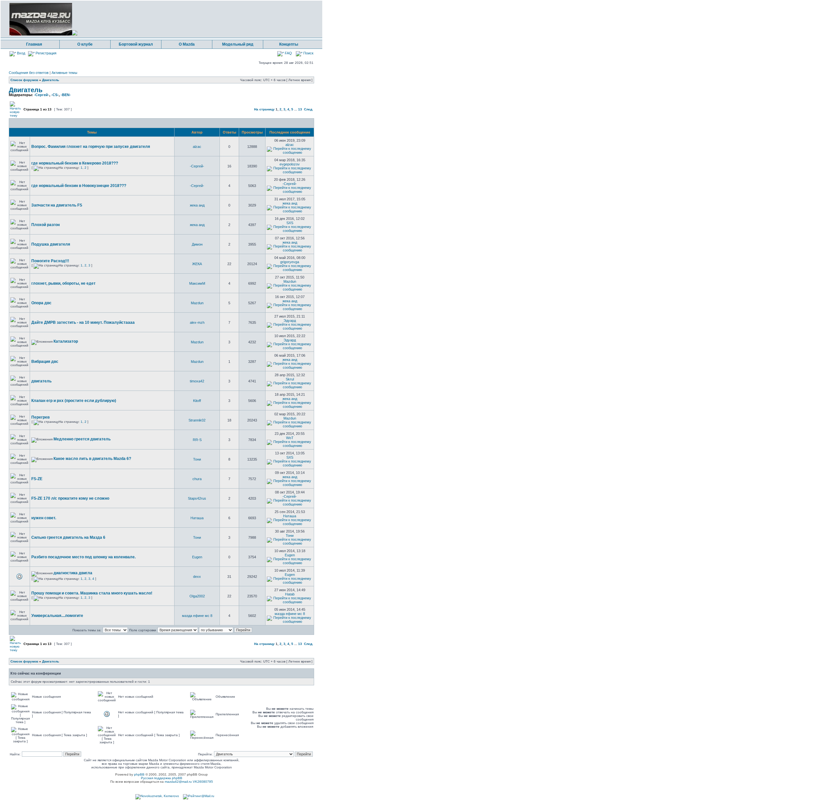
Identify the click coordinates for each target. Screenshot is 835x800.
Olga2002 (197, 596)
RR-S (197, 440)
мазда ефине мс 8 (197, 616)
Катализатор (65, 341)
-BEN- (66, 95)
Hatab (290, 594)
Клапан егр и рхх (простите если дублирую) (73, 400)
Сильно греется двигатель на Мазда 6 (68, 537)
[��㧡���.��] (157, 796)
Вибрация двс (44, 361)
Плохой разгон (45, 224)
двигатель (41, 381)
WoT (290, 438)
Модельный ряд (237, 44)
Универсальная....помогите (57, 615)
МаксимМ (197, 283)
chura (197, 479)
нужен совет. (43, 518)
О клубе (85, 44)
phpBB (139, 774)
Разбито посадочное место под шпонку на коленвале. (83, 557)
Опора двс (41, 303)
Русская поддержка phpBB (161, 778)
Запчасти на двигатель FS (56, 205)
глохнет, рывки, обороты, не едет (63, 283)
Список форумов (24, 80)
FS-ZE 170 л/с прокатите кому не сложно (70, 498)
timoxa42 (197, 381)
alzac (197, 147)
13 (300, 109)
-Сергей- (41, 95)
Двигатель (50, 80)
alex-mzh (197, 322)
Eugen (197, 557)
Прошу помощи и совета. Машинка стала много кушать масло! (91, 593)
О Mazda (187, 44)
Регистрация (45, 53)
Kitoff (197, 401)
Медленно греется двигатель (82, 439)
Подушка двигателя (50, 244)
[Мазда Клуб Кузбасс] (43, 34)
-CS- (55, 95)
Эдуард (289, 320)
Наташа (197, 518)
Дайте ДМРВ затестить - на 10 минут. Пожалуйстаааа (83, 322)
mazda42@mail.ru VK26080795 (189, 781)
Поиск (307, 53)
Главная (34, 44)
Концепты (288, 44)
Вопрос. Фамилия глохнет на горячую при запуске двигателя (90, 146)
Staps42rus (197, 498)
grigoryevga (289, 262)
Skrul (290, 379)
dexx (197, 577)
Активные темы (64, 73)
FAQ (288, 53)
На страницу (264, 109)
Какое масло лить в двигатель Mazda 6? (92, 458)
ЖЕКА (197, 264)
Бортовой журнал (136, 44)
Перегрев (40, 417)
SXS (289, 223)
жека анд (197, 205)
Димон (197, 244)
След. (308, 109)
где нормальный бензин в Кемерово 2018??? (74, 163)
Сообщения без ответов (29, 73)
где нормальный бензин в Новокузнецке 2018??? (78, 185)
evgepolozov (290, 164)
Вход (20, 53)
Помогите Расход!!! (50, 261)
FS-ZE (36, 479)
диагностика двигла (72, 573)
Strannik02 (197, 420)
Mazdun (289, 281)
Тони (197, 459)
